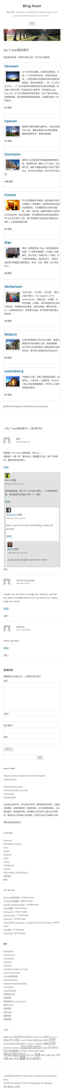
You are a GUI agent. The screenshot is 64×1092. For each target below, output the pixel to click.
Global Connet (10, 779)
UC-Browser (9, 793)
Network (7, 854)
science (39, 1043)
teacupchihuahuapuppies (15, 983)
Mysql (29, 1039)
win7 (36, 1050)
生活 (29, 1058)
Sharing (7, 868)
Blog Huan (32, 6)
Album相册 (8, 908)
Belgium (10, 334)
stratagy (44, 1048)
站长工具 (7, 1012)
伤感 (37, 1054)
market (23, 1040)
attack (18, 1036)
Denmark (11, 66)
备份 (53, 1055)
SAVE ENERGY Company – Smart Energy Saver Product (28, 922)
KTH (11, 1039)
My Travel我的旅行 (12, 897)
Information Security (13, 843)
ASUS (11, 1037)
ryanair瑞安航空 (11, 976)
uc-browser (9, 987)
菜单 (32, 23)
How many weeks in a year (16, 790)
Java (5, 847)
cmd (41, 1037)
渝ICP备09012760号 (12, 1086)
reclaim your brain (12, 972)
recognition (30, 1043)
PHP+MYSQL (9, 865)
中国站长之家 (9, 994)
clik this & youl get (25, 580)
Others (7, 861)
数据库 (11, 1059)
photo (46, 1039)
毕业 (16, 1058)
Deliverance (11, 514)
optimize (37, 1039)
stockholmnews (11, 979)
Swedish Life (9, 915)
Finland (10, 195)
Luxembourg (13, 371)
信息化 (43, 1055)
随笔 (5, 879)
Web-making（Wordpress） (16, 872)
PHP (52, 1039)
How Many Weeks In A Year (16, 969)
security (50, 1043)
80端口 (6, 1037)
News (6, 858)
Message (8, 919)
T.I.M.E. (24, 1050)
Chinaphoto (9, 958)
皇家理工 (36, 1058)
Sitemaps (48, 1083)
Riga (7, 242)
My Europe (8, 911)
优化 (32, 1055)
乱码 (28, 1055)
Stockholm (12, 154)
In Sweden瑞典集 (11, 901)
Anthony (20, 626)
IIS (56, 1037)
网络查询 (7, 1015)
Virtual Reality (10, 797)
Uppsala (10, 121)
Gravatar (8, 965)
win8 (41, 1050)
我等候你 (7, 876)
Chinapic (7, 961)
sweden (14, 1050)
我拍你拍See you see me (15, 1001)
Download (8, 933)
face (52, 1037)
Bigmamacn (9, 951)
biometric (27, 1036)
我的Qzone (9, 1004)
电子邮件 (9, 725)
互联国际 (7, 804)
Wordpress (15, 1054)
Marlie (11, 549)
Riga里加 (7, 929)
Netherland (13, 286)
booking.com (9, 954)
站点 (6, 736)
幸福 (6, 1058)
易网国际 (7, 1008)
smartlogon (15, 1048)
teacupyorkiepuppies (13, 786)
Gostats (17, 1083)
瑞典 (22, 1058)
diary (47, 1036)
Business (8, 840)
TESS (30, 1050)
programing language (14, 1043)
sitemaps (7, 1048)
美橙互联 (7, 1019)
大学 (58, 1054)
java (6, 1039)
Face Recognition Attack (14, 904)
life (17, 1039)
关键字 (48, 1055)
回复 (6, 467)
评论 (6, 680)
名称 (7, 713)
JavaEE (7, 851)
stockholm (30, 1046)
